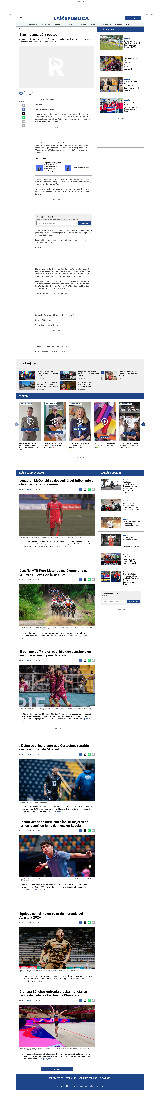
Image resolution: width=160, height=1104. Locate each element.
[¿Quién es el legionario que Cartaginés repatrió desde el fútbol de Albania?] (57, 780)
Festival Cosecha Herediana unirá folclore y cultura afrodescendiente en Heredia (47, 384)
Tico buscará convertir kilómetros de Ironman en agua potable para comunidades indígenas (130, 487)
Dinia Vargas (30, 92)
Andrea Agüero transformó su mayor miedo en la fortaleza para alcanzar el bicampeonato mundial (131, 542)
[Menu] (22, 18)
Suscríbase (106, 1078)
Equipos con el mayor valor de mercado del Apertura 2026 (51, 915)
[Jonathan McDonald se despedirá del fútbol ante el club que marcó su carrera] (57, 515)
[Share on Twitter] (23, 113)
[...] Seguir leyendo (62, 546)
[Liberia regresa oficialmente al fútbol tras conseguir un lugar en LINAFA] (111, 42)
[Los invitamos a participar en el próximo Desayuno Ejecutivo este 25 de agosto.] (80, 421)
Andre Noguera (26, 489)
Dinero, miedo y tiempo (81, 168)
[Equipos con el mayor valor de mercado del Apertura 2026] (57, 948)
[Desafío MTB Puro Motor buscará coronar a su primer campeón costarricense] (57, 605)
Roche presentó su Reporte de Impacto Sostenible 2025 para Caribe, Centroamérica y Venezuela (29, 446)
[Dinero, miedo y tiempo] (68, 168)
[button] (133, 18)
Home (21, 29)
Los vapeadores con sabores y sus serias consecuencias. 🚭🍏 (104, 445)
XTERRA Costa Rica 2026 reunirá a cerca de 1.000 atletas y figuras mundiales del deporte (132, 86)
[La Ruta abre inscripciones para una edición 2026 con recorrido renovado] (111, 559)
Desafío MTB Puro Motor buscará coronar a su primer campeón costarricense (53, 572)
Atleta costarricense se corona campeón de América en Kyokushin (131, 524)
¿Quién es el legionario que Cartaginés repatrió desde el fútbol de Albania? (54, 747)
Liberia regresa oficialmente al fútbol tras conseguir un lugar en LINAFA (132, 44)
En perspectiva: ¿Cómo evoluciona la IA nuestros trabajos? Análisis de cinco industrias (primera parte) (52, 168)
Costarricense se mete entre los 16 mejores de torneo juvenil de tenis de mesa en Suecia (53, 824)
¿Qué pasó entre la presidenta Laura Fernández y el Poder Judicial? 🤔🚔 (129, 445)
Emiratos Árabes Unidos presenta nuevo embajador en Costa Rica (130, 374)
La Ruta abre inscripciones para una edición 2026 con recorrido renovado (131, 560)
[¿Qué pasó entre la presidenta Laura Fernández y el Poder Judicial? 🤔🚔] (129, 421)
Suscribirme (84, 223)
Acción (26, 29)
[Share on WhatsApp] (23, 117)
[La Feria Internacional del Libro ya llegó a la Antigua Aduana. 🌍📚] (55, 421)
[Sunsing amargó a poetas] (56, 67)
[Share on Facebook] (23, 109)
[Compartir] (23, 125)
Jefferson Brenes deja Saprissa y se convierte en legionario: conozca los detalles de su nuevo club (131, 64)
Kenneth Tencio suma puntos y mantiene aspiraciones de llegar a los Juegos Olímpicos (131, 506)
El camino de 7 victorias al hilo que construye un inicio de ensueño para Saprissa (55, 653)
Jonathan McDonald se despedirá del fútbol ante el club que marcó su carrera (56, 482)
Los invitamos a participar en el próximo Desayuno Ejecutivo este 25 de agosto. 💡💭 (79, 446)
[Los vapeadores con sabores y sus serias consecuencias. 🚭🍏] (105, 421)
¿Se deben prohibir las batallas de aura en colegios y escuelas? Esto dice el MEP (47, 374)
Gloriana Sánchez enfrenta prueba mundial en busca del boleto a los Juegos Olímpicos (53, 993)
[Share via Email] (23, 121)
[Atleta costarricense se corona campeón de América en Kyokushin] (111, 522)
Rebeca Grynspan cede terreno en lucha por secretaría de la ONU (86, 384)
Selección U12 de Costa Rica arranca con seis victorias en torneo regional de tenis (131, 107)
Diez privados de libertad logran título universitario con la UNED (88, 374)
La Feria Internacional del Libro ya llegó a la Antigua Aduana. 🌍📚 (53, 445)
